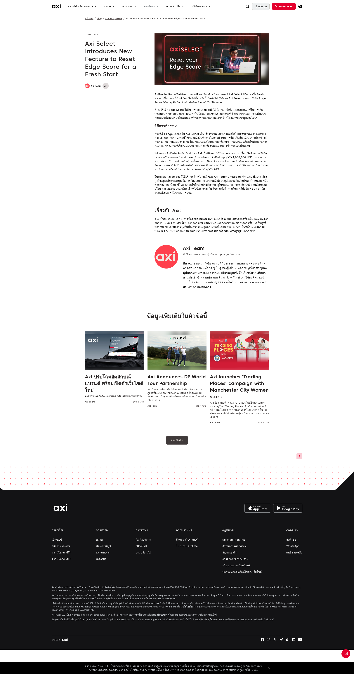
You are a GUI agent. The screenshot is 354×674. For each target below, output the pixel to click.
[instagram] (268, 639)
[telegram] (281, 639)
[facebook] (262, 639)
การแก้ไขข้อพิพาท (160, 614)
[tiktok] (287, 639)
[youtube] (300, 639)
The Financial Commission (95, 614)
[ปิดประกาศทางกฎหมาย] (269, 668)
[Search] (247, 6)
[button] (247, 6)
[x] (275, 639)
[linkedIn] (293, 639)
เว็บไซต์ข (187, 606)
